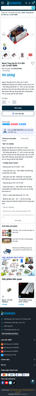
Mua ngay (18, 108)
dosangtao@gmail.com (11, 329)
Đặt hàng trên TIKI (10, 355)
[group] (18, 35)
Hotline (26, 3)
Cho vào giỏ (19, 114)
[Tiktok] (14, 382)
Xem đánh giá (6, 70)
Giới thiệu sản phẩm (9, 226)
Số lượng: (5, 98)
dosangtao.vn (23, 394)
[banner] (18, 266)
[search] (33, 7)
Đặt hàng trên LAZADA (11, 344)
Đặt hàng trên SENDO (11, 351)
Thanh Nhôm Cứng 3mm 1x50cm (25, 301)
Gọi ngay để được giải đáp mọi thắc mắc (20, 131)
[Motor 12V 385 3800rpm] (9, 290)
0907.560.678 (8, 326)
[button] (32, 34)
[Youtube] (7, 382)
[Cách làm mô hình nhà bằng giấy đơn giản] (7, 241)
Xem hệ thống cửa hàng (10, 334)
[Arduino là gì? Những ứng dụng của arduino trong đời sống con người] (7, 250)
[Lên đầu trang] (32, 386)
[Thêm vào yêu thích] (32, 63)
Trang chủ (4, 12)
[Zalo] (10, 382)
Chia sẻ (7, 124)
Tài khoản (29, 3)
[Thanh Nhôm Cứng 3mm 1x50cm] (26, 290)
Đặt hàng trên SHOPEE (11, 347)
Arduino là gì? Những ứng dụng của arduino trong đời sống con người (22, 250)
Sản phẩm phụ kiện (14, 12)
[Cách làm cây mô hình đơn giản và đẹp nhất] (7, 233)
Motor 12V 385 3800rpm (7, 301)
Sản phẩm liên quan (12, 279)
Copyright (11, 394)
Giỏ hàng (34, 3)
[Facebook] (3, 382)
